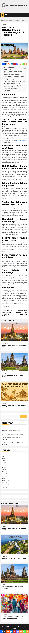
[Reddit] (9, 64)
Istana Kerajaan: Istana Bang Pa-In (12, 79)
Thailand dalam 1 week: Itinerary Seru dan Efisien (13, 427)
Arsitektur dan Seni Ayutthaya (11, 74)
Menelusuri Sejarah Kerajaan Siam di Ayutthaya (12, 434)
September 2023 (5, 485)
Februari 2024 (5, 473)
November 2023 (5, 480)
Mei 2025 (4, 454)
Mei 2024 (4, 467)
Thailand (4, 24)
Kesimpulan (7, 90)
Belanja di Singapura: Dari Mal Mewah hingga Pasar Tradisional (13, 617)
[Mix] (20, 64)
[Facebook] (3, 64)
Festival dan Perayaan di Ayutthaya (13, 85)
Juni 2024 (4, 465)
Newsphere (21, 627)
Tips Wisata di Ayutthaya (11, 88)
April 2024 (4, 469)
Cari (3, 414)
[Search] (27, 15)
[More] (25, 64)
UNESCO (14, 263)
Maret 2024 (4, 471)
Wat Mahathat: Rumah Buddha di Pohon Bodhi (14, 77)
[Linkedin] (11, 64)
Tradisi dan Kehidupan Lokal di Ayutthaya (14, 81)
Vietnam (7, 556)
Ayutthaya (7, 306)
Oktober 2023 (5, 482)
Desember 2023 (5, 478)
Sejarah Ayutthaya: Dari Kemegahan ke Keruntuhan (13, 72)
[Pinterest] (14, 64)
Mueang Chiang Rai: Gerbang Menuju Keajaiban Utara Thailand (7, 312)
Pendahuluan (7, 69)
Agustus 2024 (5, 460)
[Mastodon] (17, 64)
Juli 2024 (4, 462)
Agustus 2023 (5, 487)
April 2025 (4, 456)
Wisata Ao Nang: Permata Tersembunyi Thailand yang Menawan (21, 312)
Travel (8, 343)
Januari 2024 (5, 476)
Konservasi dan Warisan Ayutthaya (12, 86)
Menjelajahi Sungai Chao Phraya (12, 83)
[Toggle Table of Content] (23, 67)
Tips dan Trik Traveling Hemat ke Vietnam (11, 430)
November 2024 (5, 458)
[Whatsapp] (22, 64)
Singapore (4, 614)
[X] (6, 64)
